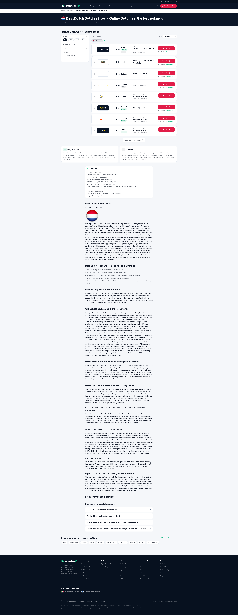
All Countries (124, 579)
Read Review (161, 52)
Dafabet (124, 74)
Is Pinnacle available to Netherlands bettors (102, 509)
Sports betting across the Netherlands (98, 189)
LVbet (123, 129)
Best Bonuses (105, 573)
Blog (161, 576)
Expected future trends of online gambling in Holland (104, 193)
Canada (122, 573)
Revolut (132, 542)
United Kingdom (125, 564)
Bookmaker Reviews (87, 564)
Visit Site (165, 48)
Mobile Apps (104, 570)
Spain (122, 570)
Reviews (102, 6)
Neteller (100, 542)
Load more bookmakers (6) (134, 140)
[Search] (158, 6)
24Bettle (124, 118)
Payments (133, 6)
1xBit (123, 47)
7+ (71, 39)
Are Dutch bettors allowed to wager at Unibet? (103, 516)
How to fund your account (96, 191)
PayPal (84, 542)
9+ (83, 39)
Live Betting (104, 567)
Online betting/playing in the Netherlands (99, 179)
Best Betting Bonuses (87, 573)
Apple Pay (123, 542)
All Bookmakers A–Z (166, 573)
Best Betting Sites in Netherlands (97, 177)
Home (63, 10)
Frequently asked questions (95, 196)
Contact (162, 564)
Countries (112, 6)
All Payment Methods (146, 579)
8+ (77, 39)
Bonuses (122, 6)
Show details (169, 52)
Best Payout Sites (86, 570)
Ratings (92, 6)
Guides (142, 6)
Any (65, 39)
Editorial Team (164, 567)
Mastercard (74, 542)
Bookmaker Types (165, 570)
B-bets (123, 97)
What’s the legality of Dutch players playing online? (102, 182)
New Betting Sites (86, 567)
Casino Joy (125, 62)
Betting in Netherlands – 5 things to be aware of (101, 174)
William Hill (124, 107)
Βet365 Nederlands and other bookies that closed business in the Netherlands (112, 186)
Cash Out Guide (86, 576)
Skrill (92, 542)
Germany (123, 567)
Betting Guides (85, 579)
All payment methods (168, 538)
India (121, 576)
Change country (108, 40)
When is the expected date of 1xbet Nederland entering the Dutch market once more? (117, 529)
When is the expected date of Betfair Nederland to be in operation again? (113, 522)
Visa (64, 542)
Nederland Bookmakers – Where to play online (101, 184)
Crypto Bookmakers (107, 564)
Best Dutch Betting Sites (94, 172)
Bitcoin (141, 542)
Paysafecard (111, 542)
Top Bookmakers (169, 6)
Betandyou (125, 84)
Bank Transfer (152, 542)
